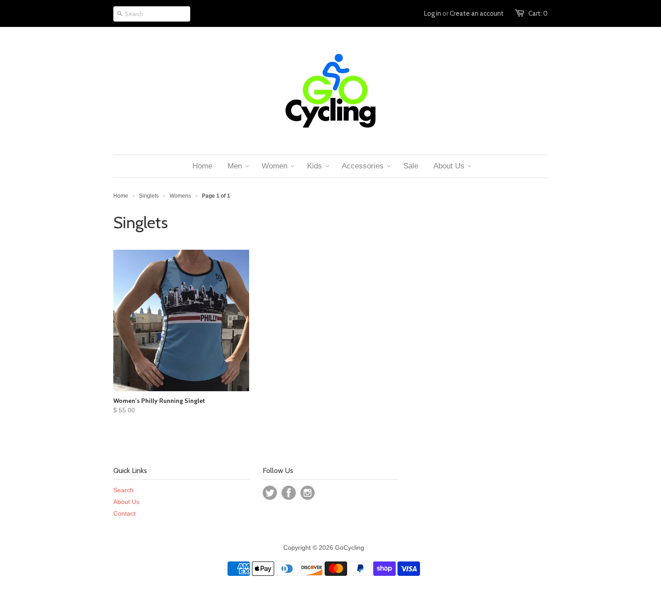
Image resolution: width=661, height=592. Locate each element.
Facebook (288, 493)
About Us (126, 501)
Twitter (270, 493)
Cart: (538, 13)
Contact (124, 513)
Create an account (477, 13)
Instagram (307, 493)
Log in (432, 13)
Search (123, 490)
